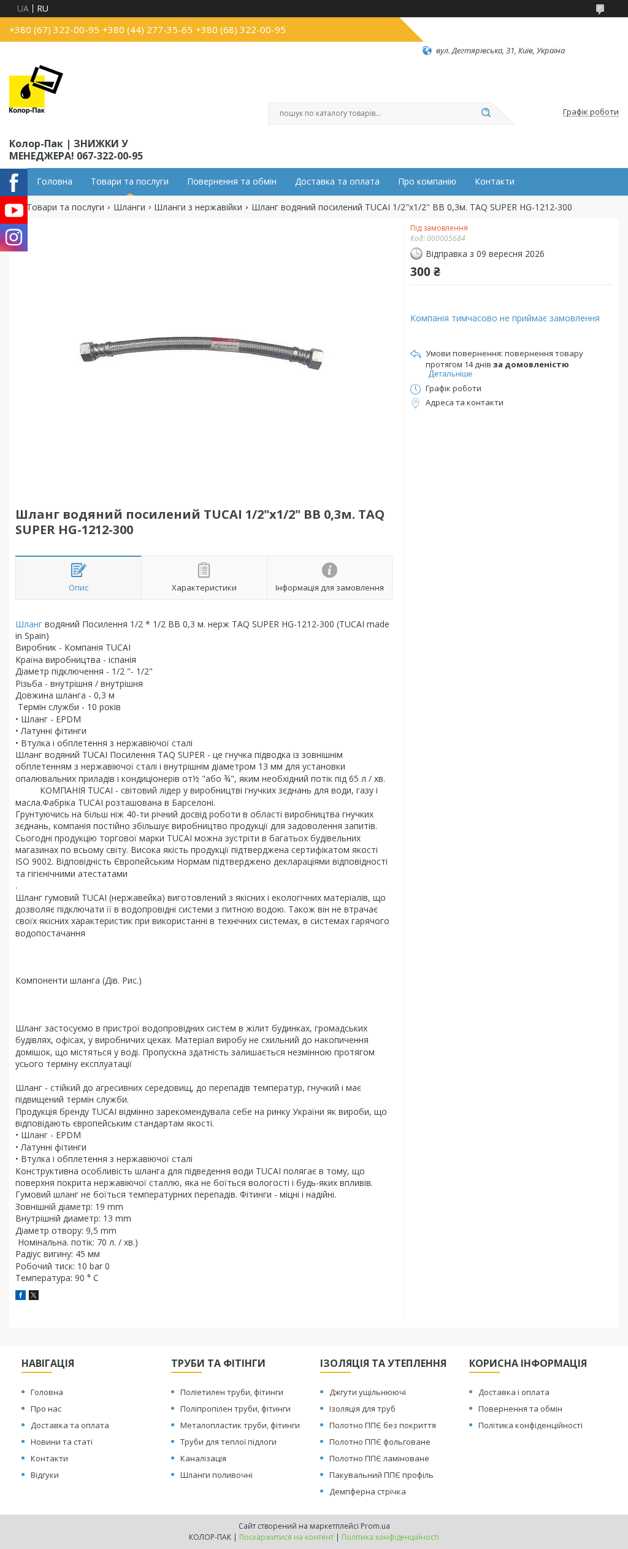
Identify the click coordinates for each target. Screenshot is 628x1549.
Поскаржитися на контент (286, 1537)
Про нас (46, 1408)
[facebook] (20, 1296)
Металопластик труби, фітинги (240, 1425)
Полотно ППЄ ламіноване (379, 1458)
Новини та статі (62, 1441)
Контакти (495, 181)
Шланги (129, 207)
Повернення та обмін (232, 181)
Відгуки (45, 1474)
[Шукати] (485, 113)
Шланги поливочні (216, 1474)
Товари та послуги (130, 181)
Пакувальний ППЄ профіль (381, 1474)
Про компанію (427, 181)
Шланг (28, 624)
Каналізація (203, 1458)
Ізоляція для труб (362, 1408)
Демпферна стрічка (367, 1491)
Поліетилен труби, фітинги (231, 1392)
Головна (54, 181)
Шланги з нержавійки (198, 207)
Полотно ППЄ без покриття (382, 1425)
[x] (34, 1296)
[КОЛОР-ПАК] (36, 95)
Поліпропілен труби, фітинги (235, 1408)
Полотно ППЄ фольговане (380, 1441)
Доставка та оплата (337, 181)
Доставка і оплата (514, 1392)
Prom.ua (375, 1526)
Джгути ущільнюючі (367, 1392)
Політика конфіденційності (530, 1425)
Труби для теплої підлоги (228, 1441)
